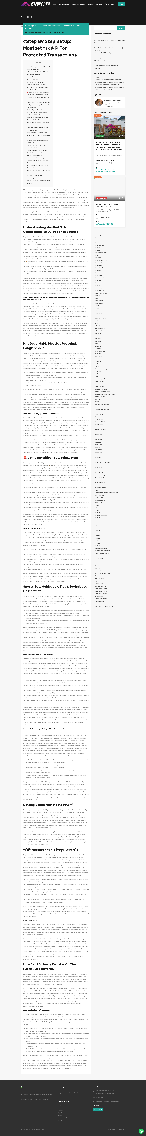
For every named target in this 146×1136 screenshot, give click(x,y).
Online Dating (99, 497)
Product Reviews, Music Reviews (104, 533)
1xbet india (98, 280)
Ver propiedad (110, 134)
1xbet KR (97, 285)
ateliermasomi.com (100, 318)
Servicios (91, 4)
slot (96, 561)
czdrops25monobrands (102, 404)
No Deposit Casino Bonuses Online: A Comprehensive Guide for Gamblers (109, 42)
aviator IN (98, 333)
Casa (59, 1105)
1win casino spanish (101, 252)
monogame (98, 455)
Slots (96, 563)
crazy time (98, 399)
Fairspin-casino (99, 407)
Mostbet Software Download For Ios (38, 94)
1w (96, 242)
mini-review (98, 437)
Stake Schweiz (99, 576)
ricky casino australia (101, 548)
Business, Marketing (101, 369)
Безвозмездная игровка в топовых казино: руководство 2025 (107, 59)
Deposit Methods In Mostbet (35, 148)
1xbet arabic (98, 275)
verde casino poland (101, 591)
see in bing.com (97, 1109)
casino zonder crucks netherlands (105, 394)
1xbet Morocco (99, 290)
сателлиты (98, 604)
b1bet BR (97, 343)
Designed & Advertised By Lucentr (37, 150)
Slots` (97, 566)
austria (97, 321)
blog (96, 359)
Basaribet (98, 348)
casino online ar (99, 384)
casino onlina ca (99, 381)
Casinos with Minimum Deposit (104, 53)
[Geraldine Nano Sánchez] (99, 105)
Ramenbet (98, 538)
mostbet (82, 252)
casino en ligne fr (100, 379)
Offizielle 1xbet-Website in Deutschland (106, 492)
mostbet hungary (100, 470)
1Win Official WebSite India (102, 263)
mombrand (98, 442)
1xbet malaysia (99, 288)
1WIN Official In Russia (101, 260)
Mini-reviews (98, 439)
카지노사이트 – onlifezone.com (104, 606)
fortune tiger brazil (100, 412)
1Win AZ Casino (99, 245)
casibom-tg (98, 374)
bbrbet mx (98, 353)
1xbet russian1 (99, 303)
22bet (97, 305)
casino (97, 376)
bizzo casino (98, 356)
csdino (97, 401)
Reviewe (97, 543)
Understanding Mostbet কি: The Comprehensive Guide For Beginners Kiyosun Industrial (37, 127)
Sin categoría (46, 32)
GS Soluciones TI (120, 1129)
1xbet (96, 273)
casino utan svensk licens (102, 391)
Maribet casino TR (100, 429)
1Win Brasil (98, 247)
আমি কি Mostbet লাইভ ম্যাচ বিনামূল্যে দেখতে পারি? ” (39, 112)
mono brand (98, 444)
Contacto (99, 4)
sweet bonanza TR (100, 586)
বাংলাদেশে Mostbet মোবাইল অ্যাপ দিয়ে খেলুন (37, 132)
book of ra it (98, 364)
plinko (96, 523)
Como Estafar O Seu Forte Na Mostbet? (38, 102)
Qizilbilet (97, 535)
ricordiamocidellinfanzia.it (102, 550)
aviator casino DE (100, 328)
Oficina (60, 1120)
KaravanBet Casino (100, 422)
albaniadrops (98, 316)
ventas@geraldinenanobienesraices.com (114, 103)
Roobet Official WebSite (102, 553)
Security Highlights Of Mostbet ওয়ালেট (38, 122)
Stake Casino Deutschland (102, 573)
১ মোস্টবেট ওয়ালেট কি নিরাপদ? (33, 115)
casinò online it (99, 386)
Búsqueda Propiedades (79, 4)
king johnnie (98, 427)
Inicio (54, 4)
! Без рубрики (99, 235)
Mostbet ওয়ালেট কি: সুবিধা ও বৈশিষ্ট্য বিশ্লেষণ (37, 145)
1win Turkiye (98, 265)
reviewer (97, 545)
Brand (97, 366)
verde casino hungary (101, 588)
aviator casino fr (100, 331)
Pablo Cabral (108, 90)
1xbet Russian (99, 300)
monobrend (98, 452)
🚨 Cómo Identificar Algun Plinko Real (38, 92)
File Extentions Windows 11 (103, 409)
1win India (98, 257)
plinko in (97, 525)
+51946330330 (108, 106)
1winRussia (98, 270)
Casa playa (61, 1108)
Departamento (62, 1113)
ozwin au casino (99, 503)
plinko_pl (97, 530)
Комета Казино (99, 601)
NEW (96, 490)
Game (96, 417)
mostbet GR (98, 467)
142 (96, 240)
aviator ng (98, 341)
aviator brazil (98, 326)
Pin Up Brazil (98, 513)
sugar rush (98, 581)
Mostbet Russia (99, 477)
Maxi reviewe (98, 434)
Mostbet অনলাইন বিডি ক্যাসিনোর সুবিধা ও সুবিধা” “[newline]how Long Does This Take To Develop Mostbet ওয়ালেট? (38, 160)
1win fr (97, 255)
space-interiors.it (100, 571)
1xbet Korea (98, 283)
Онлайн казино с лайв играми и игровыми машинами (106, 67)
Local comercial (62, 1118)
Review (97, 540)
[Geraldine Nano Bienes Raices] (36, 6)
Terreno (60, 1123)
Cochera (60, 1110)
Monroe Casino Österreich (102, 462)
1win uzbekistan (99, 268)
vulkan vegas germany (101, 598)
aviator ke (98, 336)
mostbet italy (99, 472)
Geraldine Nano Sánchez (113, 101)
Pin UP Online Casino (101, 515)
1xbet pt (97, 295)
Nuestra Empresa (64, 4)
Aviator (97, 323)
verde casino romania (101, 593)
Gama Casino (99, 414)
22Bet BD (98, 308)
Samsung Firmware (100, 556)
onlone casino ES (100, 500)
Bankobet (98, 346)
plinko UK (97, 528)
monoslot (98, 457)
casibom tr (98, 371)
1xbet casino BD (100, 278)
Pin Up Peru (98, 518)
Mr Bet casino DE (100, 482)
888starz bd (98, 313)
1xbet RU (97, 298)
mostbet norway (100, 475)
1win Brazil (98, 250)
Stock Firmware (99, 578)
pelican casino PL (100, 508)
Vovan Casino (99, 596)
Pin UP (97, 510)
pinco (96, 520)
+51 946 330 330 (112, 4)
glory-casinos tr (99, 419)
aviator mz (98, 338)
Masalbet (97, 432)
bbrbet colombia (100, 351)
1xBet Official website (101, 293)
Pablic (97, 505)
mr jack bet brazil (100, 485)
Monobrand (98, 449)
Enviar (122, 4)
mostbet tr (98, 480)
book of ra (98, 361)
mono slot (98, 447)
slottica (97, 568)
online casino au (99, 495)
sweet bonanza (99, 583)
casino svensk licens (101, 389)
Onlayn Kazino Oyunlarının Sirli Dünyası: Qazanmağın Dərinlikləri (109, 49)
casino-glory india (100, 396)
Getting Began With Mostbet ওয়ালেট (37, 110)
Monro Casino (99, 460)
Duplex (60, 1115)
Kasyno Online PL (100, 424)
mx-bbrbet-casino (100, 487)
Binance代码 (98, 84)
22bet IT (97, 311)
